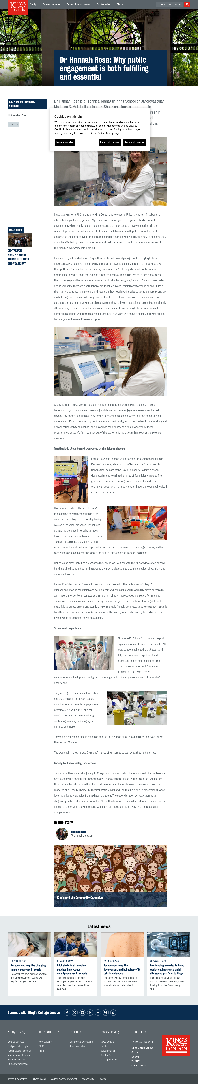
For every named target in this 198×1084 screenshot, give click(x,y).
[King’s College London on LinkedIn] (90, 1012)
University (13, 124)
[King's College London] (176, 1042)
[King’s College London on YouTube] (98, 1012)
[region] (100, 129)
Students (161, 5)
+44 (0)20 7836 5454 (142, 1042)
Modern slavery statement (63, 1079)
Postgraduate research (19, 1051)
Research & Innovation (78, 4)
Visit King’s (106, 1055)
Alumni (178, 5)
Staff (170, 5)
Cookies (102, 1079)
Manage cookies (64, 142)
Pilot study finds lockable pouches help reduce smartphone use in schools (72, 969)
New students (45, 1042)
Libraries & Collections (81, 1042)
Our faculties (103, 4)
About (120, 4)
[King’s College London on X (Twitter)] (75, 1012)
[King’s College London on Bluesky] (106, 1012)
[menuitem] (34, 4)
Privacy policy (39, 1079)
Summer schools (16, 1059)
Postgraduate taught (18, 1046)
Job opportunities (109, 1059)
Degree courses (16, 1042)
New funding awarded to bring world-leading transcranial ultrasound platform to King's (167, 969)
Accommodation (78, 1046)
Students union (108, 1051)
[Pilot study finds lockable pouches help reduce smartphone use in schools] (75, 944)
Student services (51, 4)
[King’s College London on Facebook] (67, 1012)
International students (19, 1055)
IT (70, 1051)
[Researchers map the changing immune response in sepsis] (29, 944)
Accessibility (88, 1079)
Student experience (18, 1064)
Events (104, 1046)
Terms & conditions (17, 1079)
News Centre (107, 1042)
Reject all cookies (109, 142)
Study (33, 4)
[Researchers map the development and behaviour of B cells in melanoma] (122, 944)
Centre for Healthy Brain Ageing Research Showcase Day (18, 257)
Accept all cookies (134, 142)
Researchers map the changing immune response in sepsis (28, 967)
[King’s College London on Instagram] (82, 1012)
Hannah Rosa (78, 832)
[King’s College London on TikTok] (113, 1012)
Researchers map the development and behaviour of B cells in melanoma (122, 969)
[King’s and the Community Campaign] (110, 876)
